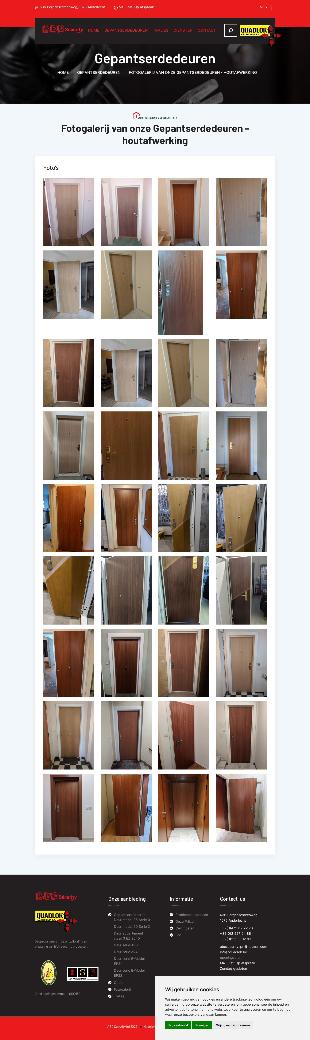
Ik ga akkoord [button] (178, 1025)
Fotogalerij (122, 989)
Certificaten (184, 928)
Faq (178, 935)
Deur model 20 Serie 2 (132, 926)
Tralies (160, 30)
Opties (119, 982)
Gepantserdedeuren (126, 30)
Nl (261, 7)
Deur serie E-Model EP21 (129, 961)
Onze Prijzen (185, 921)
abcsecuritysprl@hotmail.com (243, 946)
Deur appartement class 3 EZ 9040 (128, 935)
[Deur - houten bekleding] (68, 212)
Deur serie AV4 (125, 952)
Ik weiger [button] (202, 1025)
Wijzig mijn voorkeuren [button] (233, 1025)
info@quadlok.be (233, 952)
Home (93, 30)
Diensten (183, 30)
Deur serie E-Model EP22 (129, 973)
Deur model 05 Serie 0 (132, 920)
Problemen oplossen (191, 915)
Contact (207, 30)
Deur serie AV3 (126, 945)
